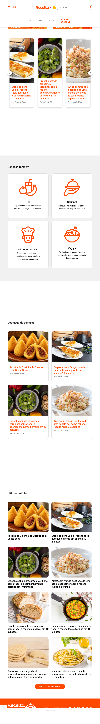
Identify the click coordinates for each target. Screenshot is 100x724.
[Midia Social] (70, 708)
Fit (30, 21)
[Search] (90, 7)
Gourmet (40, 21)
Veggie (51, 21)
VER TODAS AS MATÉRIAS (50, 686)
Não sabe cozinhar (65, 20)
